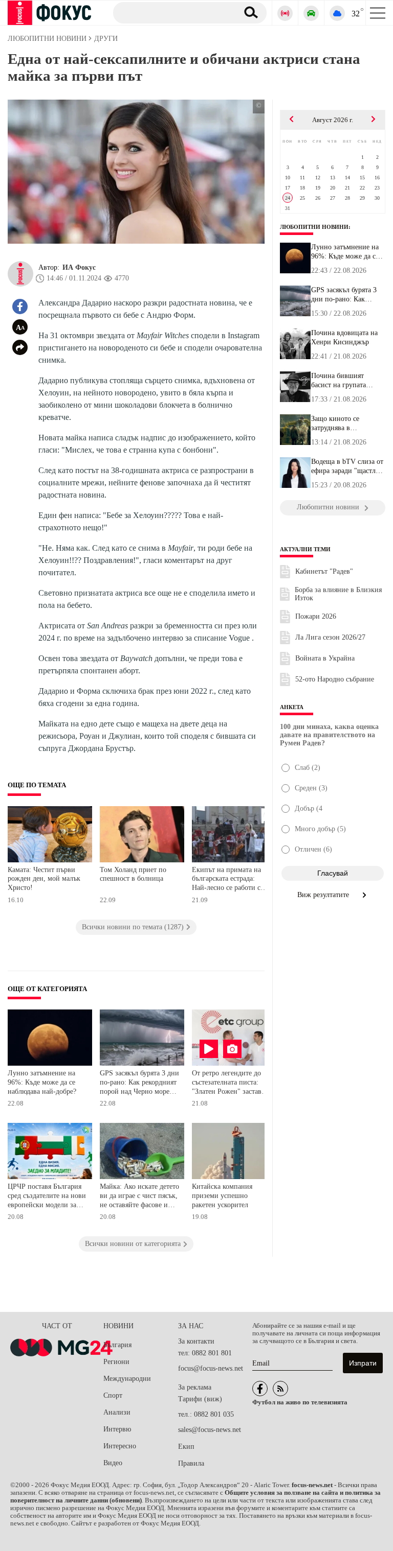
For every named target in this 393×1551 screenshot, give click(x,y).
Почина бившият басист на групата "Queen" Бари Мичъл (343, 380)
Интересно (119, 1446)
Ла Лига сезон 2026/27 (330, 637)
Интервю (117, 1429)
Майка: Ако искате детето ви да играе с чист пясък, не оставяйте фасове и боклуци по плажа (139, 1197)
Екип (186, 1446)
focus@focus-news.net (210, 1368)
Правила (191, 1463)
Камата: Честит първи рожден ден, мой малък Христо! (44, 878)
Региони (116, 1362)
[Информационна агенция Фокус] (260, 1388)
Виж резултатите (324, 895)
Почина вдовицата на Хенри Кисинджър (344, 337)
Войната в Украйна (325, 658)
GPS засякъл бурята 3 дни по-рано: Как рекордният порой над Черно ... (345, 294)
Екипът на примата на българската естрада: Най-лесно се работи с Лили (226, 880)
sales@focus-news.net (209, 1430)
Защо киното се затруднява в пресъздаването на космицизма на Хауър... (347, 423)
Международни (127, 1378)
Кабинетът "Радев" (324, 571)
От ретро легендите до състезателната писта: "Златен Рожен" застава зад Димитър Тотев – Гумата (228, 1083)
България (117, 1345)
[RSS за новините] (280, 1388)
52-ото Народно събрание (334, 679)
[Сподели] (20, 347)
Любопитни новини (314, 227)
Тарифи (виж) (200, 1399)
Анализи (116, 1412)
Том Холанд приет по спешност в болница (133, 874)
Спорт (112, 1395)
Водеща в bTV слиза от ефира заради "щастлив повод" (347, 466)
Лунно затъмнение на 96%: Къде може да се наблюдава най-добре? (42, 1082)
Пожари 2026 (315, 616)
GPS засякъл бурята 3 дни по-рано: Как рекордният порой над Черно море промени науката (139, 1083)
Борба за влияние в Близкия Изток (338, 594)
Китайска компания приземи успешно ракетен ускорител (222, 1195)
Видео (112, 1463)
